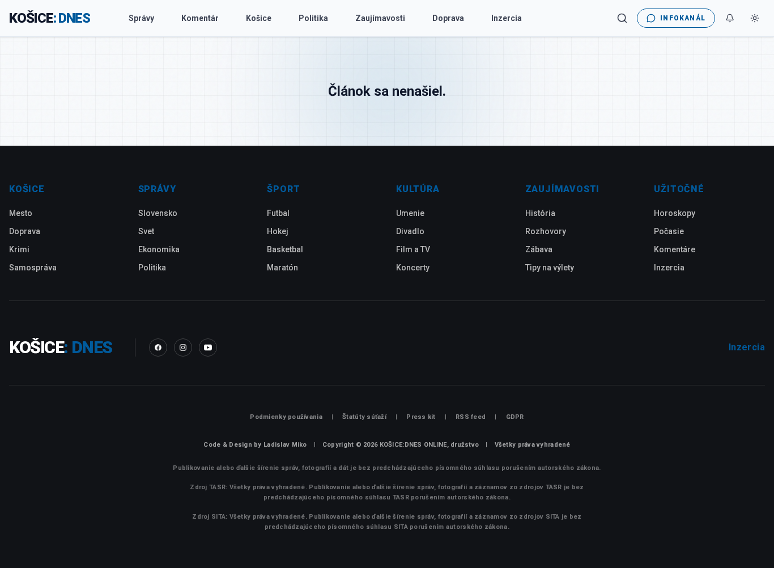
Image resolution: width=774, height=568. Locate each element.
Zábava (538, 249)
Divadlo (410, 231)
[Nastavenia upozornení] (730, 18)
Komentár (200, 18)
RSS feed (471, 417)
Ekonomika (159, 249)
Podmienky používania (286, 417)
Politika (313, 18)
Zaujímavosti (380, 18)
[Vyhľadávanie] (622, 18)
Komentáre (674, 249)
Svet (146, 231)
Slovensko (157, 213)
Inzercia (506, 18)
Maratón (282, 267)
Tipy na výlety (549, 267)
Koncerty (412, 267)
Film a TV (413, 249)
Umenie (410, 213)
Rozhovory (545, 231)
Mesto (20, 213)
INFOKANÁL (682, 18)
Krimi (19, 249)
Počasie (669, 231)
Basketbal (285, 249)
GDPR (515, 417)
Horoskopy (674, 213)
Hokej (277, 231)
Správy (141, 18)
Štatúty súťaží (364, 417)
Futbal (278, 213)
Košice (258, 18)
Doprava (448, 18)
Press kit (420, 417)
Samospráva (33, 267)
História (540, 213)
